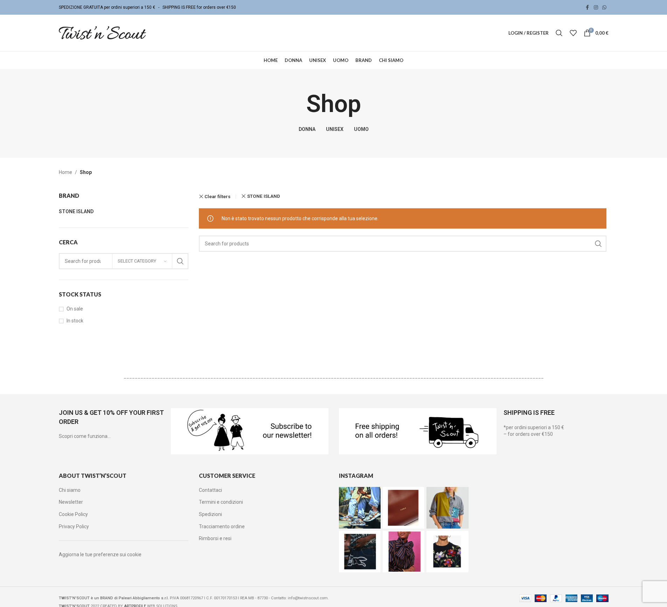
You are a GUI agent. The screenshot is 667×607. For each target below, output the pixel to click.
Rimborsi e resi (215, 538)
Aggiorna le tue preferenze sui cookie (100, 554)
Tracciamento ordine (222, 526)
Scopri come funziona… (85, 436)
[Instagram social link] (596, 7)
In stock (75, 320)
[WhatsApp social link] (604, 7)
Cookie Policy (73, 514)
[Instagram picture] (360, 508)
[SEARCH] (180, 261)
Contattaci (210, 490)
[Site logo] (102, 32)
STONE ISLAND (263, 196)
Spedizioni (210, 514)
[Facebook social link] (587, 7)
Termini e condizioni (221, 502)
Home (65, 172)
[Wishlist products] (573, 33)
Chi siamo (70, 490)
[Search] (559, 33)
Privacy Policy (74, 526)
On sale (75, 309)
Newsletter (71, 502)
